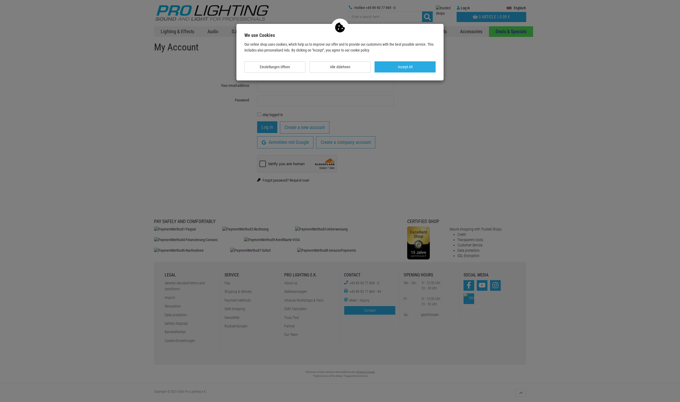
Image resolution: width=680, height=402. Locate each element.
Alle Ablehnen (340, 67)
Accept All (405, 67)
